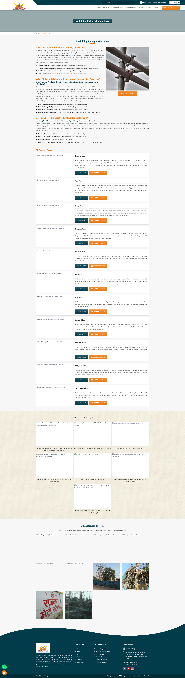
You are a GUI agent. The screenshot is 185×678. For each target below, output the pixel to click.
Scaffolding (141, 7)
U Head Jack (100, 654)
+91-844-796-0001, (132, 662)
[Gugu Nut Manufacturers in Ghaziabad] (55, 296)
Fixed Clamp (80, 343)
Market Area (80, 662)
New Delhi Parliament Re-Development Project (78, 530)
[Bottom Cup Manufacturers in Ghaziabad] (55, 155)
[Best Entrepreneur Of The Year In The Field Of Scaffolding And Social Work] (54, 455)
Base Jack (99, 657)
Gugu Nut (79, 297)
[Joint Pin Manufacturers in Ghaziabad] (55, 205)
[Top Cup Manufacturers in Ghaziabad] (55, 180)
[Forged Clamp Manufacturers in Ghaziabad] (55, 365)
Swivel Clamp (81, 320)
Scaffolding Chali (101, 662)
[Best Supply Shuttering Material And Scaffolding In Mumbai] (92, 424)
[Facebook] (171, 2)
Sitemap (79, 659)
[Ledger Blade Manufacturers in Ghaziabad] (55, 228)
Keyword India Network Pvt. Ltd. (139, 676)
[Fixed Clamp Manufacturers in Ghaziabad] (55, 342)
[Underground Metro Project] (135, 547)
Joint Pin (79, 206)
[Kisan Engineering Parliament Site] (49, 547)
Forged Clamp (81, 365)
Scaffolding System (117, 7)
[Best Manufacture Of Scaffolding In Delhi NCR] (130, 423)
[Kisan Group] (19, 5)
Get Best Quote (99, 172)
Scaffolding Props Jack (103, 651)
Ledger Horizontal (101, 659)
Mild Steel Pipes (82, 388)
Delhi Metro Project (120, 530)
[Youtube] (175, 2)
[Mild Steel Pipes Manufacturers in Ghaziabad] (55, 387)
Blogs (149, 7)
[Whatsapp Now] (4, 666)
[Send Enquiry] (4, 672)
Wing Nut (79, 274)
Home (99, 7)
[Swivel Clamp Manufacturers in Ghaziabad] (55, 319)
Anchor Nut (80, 252)
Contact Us (156, 7)
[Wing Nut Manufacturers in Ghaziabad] (55, 273)
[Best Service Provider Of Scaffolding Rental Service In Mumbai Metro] (130, 455)
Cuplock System (101, 649)
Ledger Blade (80, 229)
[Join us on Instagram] (178, 2)
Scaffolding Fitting (130, 7)
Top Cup (78, 181)
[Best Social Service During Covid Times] (92, 454)
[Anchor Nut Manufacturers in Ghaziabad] (55, 251)
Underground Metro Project (103, 530)
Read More (81, 172)
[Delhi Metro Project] (135, 576)
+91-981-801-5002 (131, 664)
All (60, 530)
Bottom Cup (80, 156)
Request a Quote (170, 7)
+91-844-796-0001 (160, 2)
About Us (106, 7)
